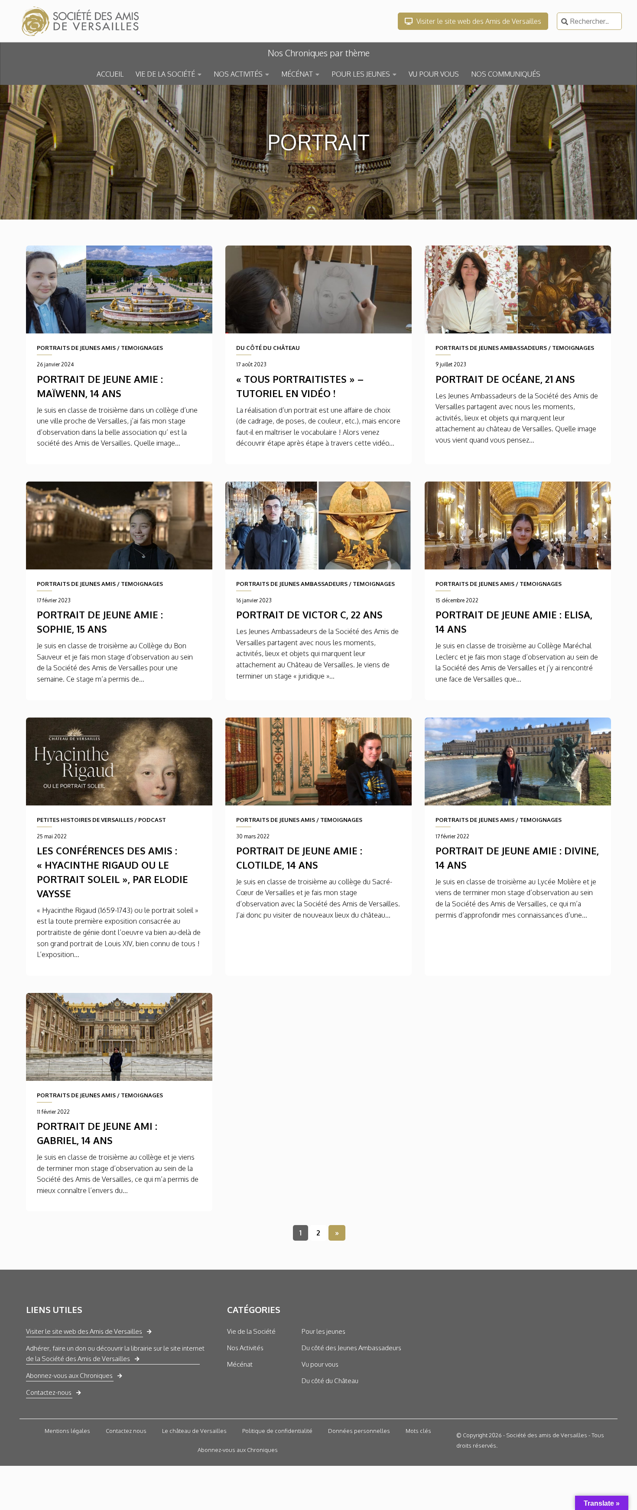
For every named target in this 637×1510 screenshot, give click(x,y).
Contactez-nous (49, 1392)
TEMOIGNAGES (142, 347)
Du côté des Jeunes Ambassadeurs (351, 1348)
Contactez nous (126, 1430)
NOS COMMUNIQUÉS (505, 74)
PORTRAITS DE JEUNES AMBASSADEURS (491, 347)
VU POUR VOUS (434, 74)
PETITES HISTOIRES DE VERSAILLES (85, 819)
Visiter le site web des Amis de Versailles (478, 21)
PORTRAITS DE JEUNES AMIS (76, 347)
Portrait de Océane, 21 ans (505, 379)
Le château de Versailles (194, 1430)
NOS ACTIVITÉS (238, 74)
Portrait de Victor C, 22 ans (309, 614)
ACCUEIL (110, 74)
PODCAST (152, 819)
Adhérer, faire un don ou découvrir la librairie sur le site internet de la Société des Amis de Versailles (115, 1353)
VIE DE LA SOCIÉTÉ (165, 74)
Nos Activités (245, 1348)
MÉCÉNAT (297, 74)
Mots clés (418, 1430)
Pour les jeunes (323, 1331)
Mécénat (240, 1364)
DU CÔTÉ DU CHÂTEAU (268, 347)
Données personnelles (359, 1430)
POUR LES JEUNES (361, 74)
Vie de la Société (251, 1331)
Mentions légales (67, 1430)
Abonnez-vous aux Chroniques (69, 1375)
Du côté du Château (330, 1381)
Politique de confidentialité (277, 1430)
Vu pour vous (320, 1364)
